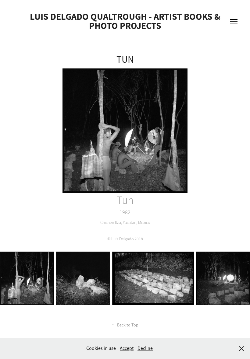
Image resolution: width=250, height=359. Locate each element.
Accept (127, 348)
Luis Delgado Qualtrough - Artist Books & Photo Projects (126, 21)
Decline (145, 348)
